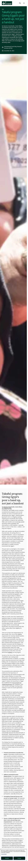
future (17, 570)
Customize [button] (4, 854)
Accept (19, 858)
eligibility (10, 652)
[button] (20, 3)
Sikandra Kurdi (7, 508)
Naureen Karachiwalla (9, 507)
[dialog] (13, 855)
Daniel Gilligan (18, 507)
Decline (7, 858)
